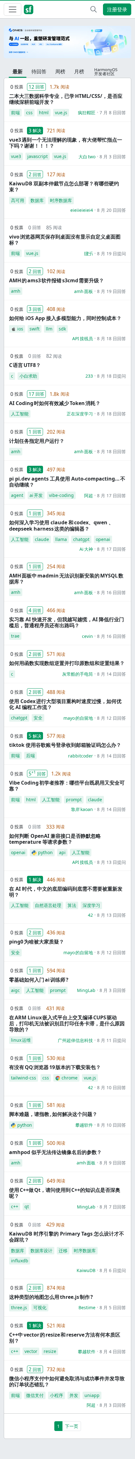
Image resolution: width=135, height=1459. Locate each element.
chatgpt (81, 539)
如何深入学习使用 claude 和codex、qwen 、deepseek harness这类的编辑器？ (61, 525)
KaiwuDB (86, 1270)
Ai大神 (86, 549)
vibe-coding (61, 495)
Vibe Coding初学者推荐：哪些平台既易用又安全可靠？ (67, 785)
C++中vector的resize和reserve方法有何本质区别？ (64, 1337)
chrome (70, 1078)
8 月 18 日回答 (111, 338)
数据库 (37, 200)
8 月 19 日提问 (111, 253)
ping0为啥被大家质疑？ (36, 941)
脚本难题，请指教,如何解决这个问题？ (53, 1114)
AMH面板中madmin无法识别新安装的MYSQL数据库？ (66, 578)
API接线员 (82, 338)
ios (20, 329)
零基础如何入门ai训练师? (38, 979)
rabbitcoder (80, 756)
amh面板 (83, 291)
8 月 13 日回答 (111, 915)
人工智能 (20, 414)
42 (90, 915)
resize (50, 1351)
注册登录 (117, 9)
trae (15, 636)
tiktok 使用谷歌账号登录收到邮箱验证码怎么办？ (65, 744)
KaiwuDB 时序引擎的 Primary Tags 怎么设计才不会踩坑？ (66, 1236)
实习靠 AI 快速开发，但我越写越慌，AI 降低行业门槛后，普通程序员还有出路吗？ (66, 622)
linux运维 (21, 1040)
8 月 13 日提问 (111, 862)
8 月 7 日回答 (113, 1207)
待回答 (38, 71)
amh (15, 291)
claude (42, 539)
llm (49, 329)
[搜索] (93, 9)
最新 (18, 71)
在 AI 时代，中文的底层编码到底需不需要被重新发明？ (65, 891)
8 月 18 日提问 (111, 376)
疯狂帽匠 (86, 112)
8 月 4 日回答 (113, 1352)
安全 (38, 718)
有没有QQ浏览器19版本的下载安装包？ (55, 1067)
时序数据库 (61, 200)
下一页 (71, 1426)
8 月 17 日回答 (111, 496)
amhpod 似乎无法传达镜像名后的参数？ (55, 1152)
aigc (15, 990)
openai (103, 539)
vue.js (61, 112)
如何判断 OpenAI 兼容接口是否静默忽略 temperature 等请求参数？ (55, 838)
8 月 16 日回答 (111, 592)
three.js (19, 1307)
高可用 (17, 200)
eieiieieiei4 (81, 210)
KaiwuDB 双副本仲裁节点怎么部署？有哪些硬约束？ (64, 186)
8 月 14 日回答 (111, 674)
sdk (62, 329)
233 (89, 376)
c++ (14, 1206)
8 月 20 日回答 (111, 210)
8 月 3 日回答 (113, 157)
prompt (74, 800)
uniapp (92, 1395)
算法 (72, 905)
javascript (37, 156)
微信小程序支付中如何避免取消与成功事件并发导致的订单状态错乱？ (67, 1381)
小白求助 (28, 376)
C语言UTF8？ (25, 365)
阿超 (88, 496)
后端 (30, 755)
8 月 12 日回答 (111, 718)
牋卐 (88, 253)
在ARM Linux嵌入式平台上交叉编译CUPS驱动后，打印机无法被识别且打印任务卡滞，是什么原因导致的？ (67, 1023)
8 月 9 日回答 (113, 1163)
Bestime (86, 1307)
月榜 (79, 71)
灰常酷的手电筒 (77, 674)
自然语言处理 (48, 905)
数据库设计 (41, 1250)
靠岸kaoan (82, 809)
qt (26, 1206)
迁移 (63, 1250)
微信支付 (35, 1395)
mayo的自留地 (78, 718)
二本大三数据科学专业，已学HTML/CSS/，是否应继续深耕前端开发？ (65, 99)
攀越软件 (84, 1125)
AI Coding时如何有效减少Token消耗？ (54, 403)
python (45, 852)
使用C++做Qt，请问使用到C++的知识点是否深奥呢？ (64, 1192)
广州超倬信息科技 (75, 1040)
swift (35, 329)
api (62, 852)
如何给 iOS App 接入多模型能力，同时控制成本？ (65, 318)
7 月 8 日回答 (113, 112)
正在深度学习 (80, 414)
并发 (73, 1395)
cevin (87, 636)
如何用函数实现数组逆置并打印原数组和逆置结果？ (67, 663)
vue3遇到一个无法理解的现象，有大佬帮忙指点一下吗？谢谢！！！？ (65, 142)
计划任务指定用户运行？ (36, 440)
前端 (15, 112)
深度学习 (91, 905)
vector (30, 1351)
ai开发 (36, 495)
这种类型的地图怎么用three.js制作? (51, 1296)
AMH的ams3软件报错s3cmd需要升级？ (56, 280)
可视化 (39, 1307)
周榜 (60, 71)
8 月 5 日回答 (113, 1307)
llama (61, 539)
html (44, 112)
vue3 (16, 156)
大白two (86, 157)
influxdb (19, 1261)
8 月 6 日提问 (113, 1270)
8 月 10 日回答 (111, 1087)
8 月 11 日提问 (111, 1040)
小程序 (56, 1395)
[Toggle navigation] (12, 9)
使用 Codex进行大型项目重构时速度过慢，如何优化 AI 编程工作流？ (65, 704)
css (29, 112)
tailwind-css (23, 1078)
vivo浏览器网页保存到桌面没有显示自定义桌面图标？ (65, 239)
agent (17, 495)
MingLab (86, 990)
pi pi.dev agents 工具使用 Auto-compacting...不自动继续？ (67, 481)
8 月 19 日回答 (111, 291)
